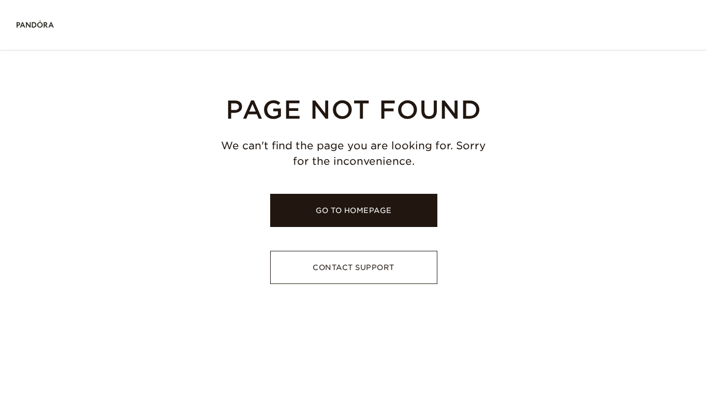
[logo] (35, 24)
